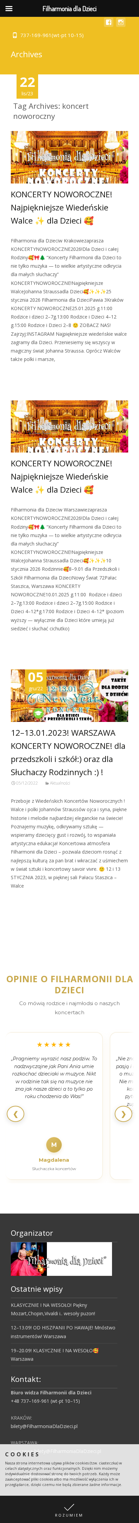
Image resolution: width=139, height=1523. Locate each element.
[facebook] (108, 25)
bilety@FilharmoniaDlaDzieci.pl (44, 1426)
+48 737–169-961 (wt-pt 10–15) (45, 1401)
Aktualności (60, 783)
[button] (69, 1509)
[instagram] (121, 25)
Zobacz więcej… (30, 371)
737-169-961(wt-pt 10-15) (52, 35)
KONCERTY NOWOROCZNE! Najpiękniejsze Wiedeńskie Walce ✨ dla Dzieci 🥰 (61, 207)
